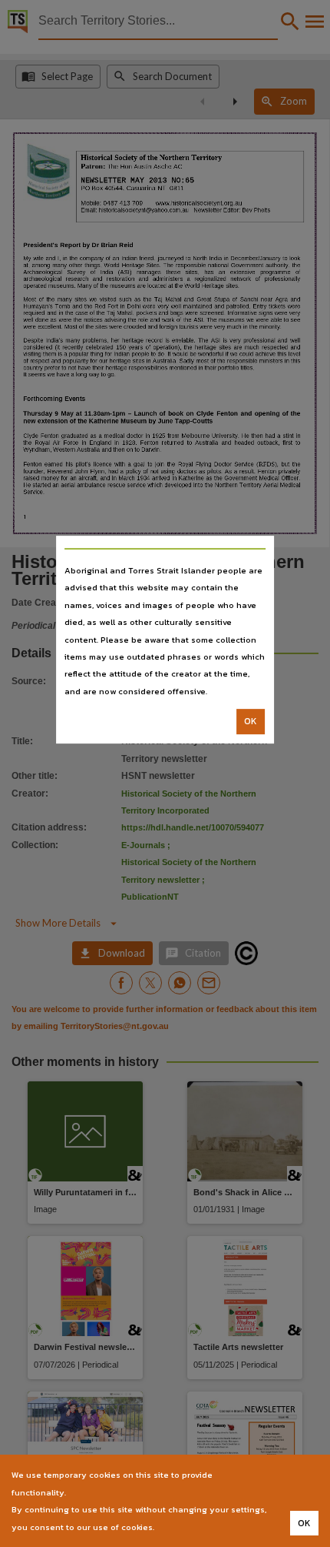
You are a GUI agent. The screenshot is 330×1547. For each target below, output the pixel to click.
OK (250, 721)
